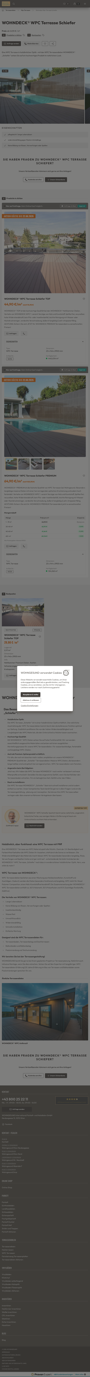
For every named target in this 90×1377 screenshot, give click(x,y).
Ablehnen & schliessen (31, 700)
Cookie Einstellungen (29, 705)
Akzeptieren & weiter (30, 694)
